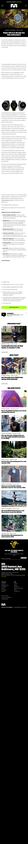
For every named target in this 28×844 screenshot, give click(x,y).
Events (15, 583)
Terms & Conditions (6, 597)
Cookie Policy (4, 599)
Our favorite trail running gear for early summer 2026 (12, 536)
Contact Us (17, 591)
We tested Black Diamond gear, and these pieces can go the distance (12, 511)
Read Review (4, 352)
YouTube (3, 583)
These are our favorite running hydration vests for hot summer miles (13, 486)
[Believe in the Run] (14, 7)
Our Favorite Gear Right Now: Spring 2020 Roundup (12, 378)
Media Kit (16, 586)
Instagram (4, 586)
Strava (3, 588)
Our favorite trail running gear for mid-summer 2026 (13, 462)
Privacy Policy (5, 595)
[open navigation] (2, 5)
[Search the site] (26, 6)
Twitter (3, 591)
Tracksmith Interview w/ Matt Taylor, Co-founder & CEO (12, 347)
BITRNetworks (5, 585)
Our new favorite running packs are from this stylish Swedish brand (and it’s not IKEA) (13, 436)
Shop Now (18, 1)
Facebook (3, 589)
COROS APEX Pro (5, 200)
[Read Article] (14, 334)
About (15, 585)
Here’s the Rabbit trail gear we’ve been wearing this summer (13, 411)
